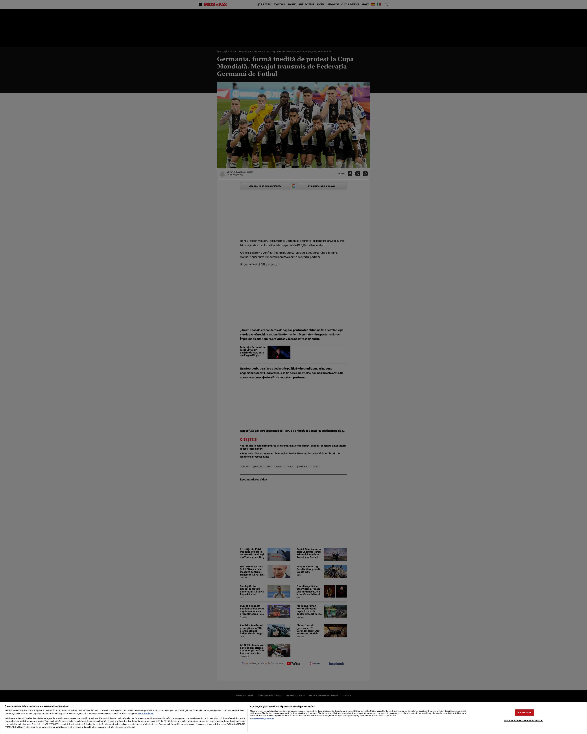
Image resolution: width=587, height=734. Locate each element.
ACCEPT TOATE (524, 712)
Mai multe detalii (145, 713)
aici (29, 724)
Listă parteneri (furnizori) (261, 718)
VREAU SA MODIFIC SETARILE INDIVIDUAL (523, 720)
